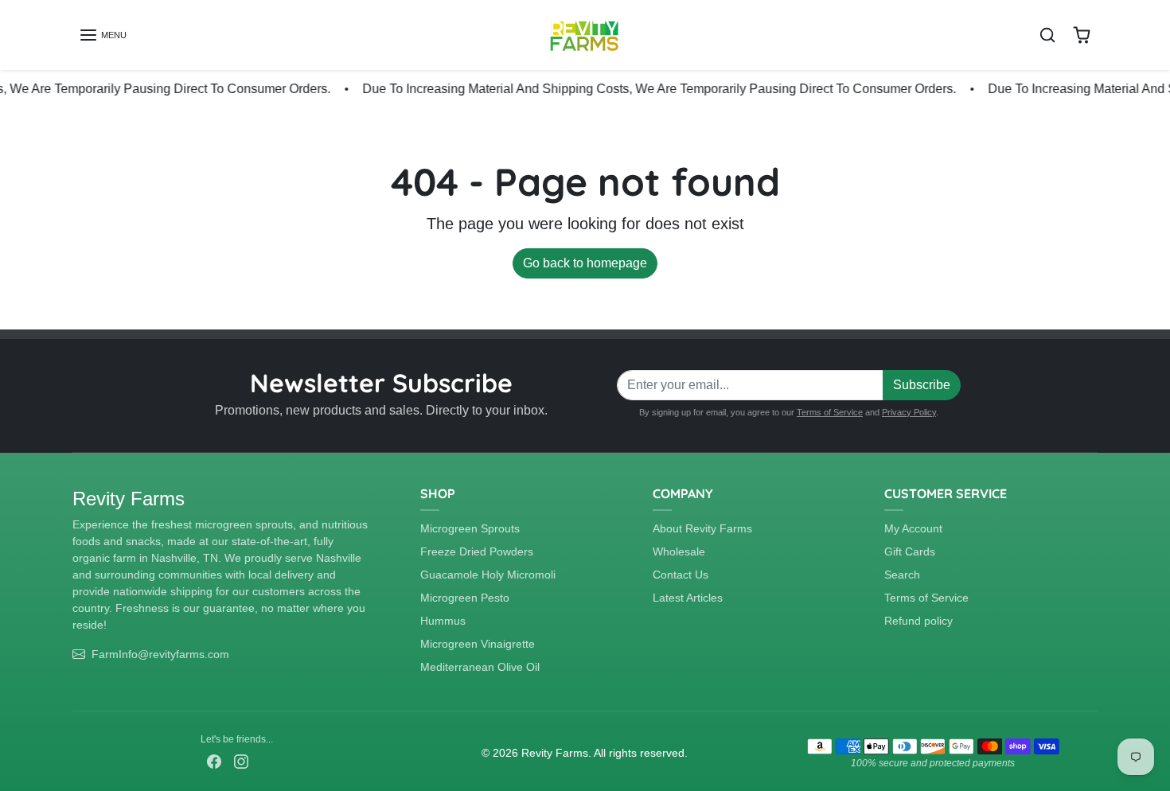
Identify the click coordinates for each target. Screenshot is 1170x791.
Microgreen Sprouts (470, 528)
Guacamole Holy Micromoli (488, 574)
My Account (913, 528)
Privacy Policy (909, 412)
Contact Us (680, 574)
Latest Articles (688, 597)
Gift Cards (909, 551)
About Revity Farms (702, 528)
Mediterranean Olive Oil (480, 666)
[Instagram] (241, 760)
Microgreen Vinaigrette (477, 643)
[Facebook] (214, 760)
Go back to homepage (585, 263)
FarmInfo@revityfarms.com (160, 654)
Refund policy (918, 620)
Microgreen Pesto (464, 597)
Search (902, 574)
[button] (102, 35)
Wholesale (679, 551)
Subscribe (921, 385)
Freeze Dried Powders (476, 551)
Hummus (443, 620)
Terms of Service (830, 412)
